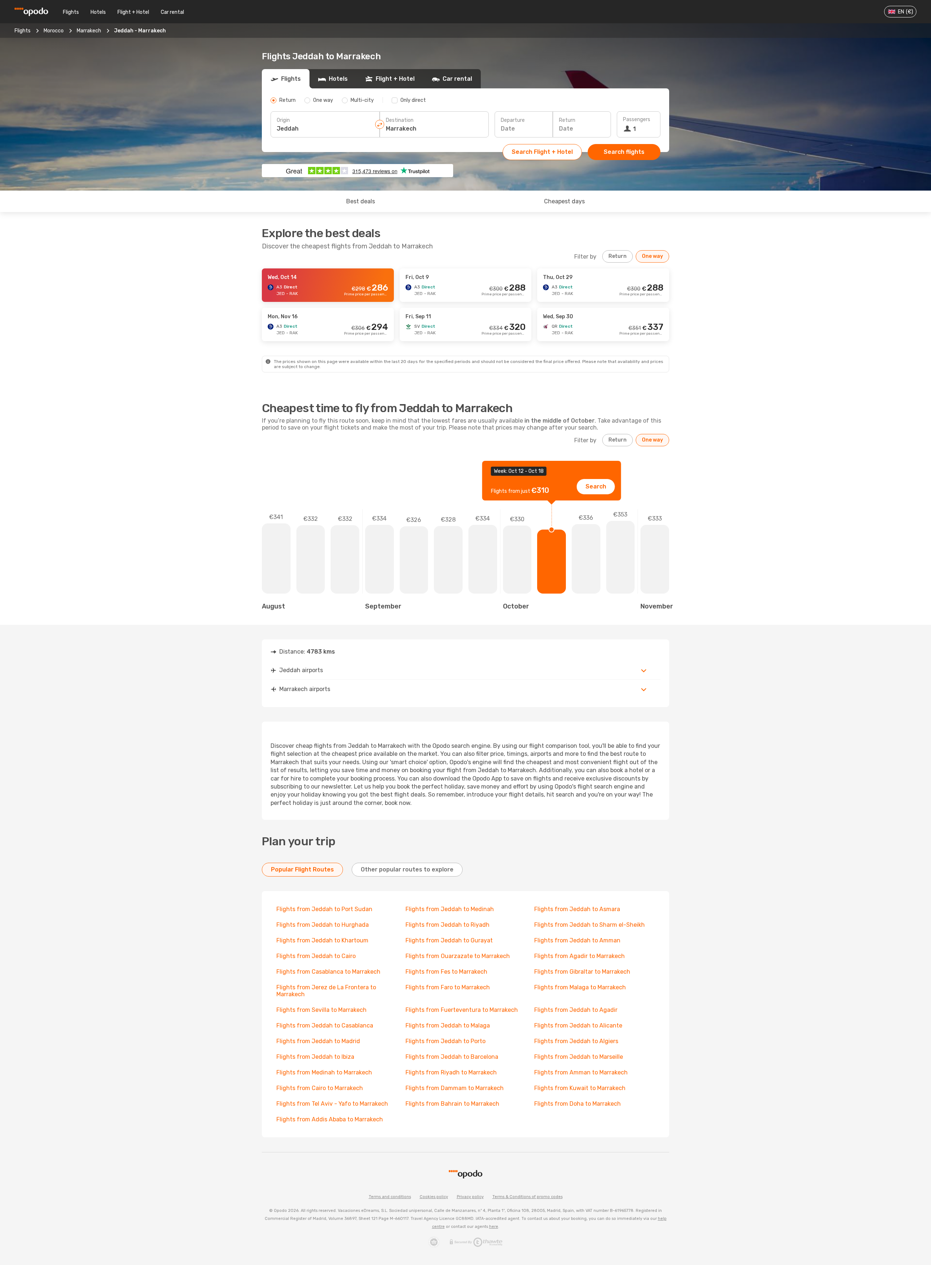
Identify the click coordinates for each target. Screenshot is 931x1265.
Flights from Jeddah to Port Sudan (324, 909)
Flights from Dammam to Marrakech (454, 1088)
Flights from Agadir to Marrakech (579, 956)
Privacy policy (470, 1196)
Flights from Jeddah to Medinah (449, 909)
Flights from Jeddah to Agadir (576, 1009)
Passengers (636, 119)
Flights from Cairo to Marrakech (319, 1088)
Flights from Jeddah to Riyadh (447, 924)
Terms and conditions (390, 1196)
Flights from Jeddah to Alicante (578, 1025)
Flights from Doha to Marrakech (577, 1103)
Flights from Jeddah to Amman (577, 940)
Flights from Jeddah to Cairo (316, 956)
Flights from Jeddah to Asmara (577, 909)
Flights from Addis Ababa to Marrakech (329, 1119)
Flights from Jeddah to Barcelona (451, 1056)
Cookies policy (434, 1196)
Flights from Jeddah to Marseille (578, 1056)
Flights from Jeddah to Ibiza (315, 1056)
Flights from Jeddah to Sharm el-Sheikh (589, 924)
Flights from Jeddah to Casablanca (324, 1025)
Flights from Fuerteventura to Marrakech (461, 1009)
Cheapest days (564, 201)
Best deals (360, 201)
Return (567, 120)
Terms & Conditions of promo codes (527, 1196)
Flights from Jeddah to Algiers (576, 1041)
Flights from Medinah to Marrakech (324, 1072)
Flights (71, 12)
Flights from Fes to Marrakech (446, 971)
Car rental (172, 12)
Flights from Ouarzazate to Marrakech (457, 956)
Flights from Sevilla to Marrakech (321, 1009)
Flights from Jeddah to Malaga (447, 1025)
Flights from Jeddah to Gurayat (449, 940)
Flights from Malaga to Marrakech (580, 987)
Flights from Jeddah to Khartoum (322, 940)
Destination (399, 120)
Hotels (98, 12)
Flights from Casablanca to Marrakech (328, 971)
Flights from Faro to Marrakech (447, 987)
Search (596, 486)
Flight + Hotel (133, 12)
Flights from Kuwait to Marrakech (580, 1088)
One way (652, 256)
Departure (513, 120)
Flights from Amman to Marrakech (581, 1072)
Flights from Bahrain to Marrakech (452, 1103)
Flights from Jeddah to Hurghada (322, 924)
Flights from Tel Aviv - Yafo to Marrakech (332, 1103)
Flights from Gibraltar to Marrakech (582, 971)
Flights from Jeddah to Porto (445, 1041)
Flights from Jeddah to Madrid (318, 1041)
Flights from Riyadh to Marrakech (451, 1072)
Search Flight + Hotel (542, 151)
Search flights (624, 151)
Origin (283, 120)
